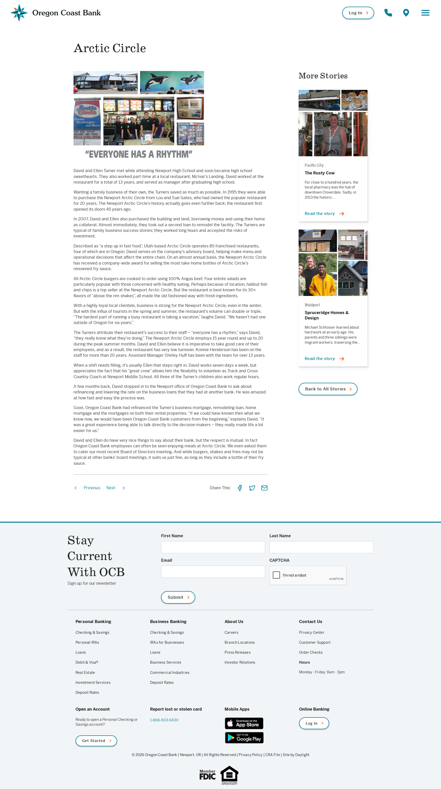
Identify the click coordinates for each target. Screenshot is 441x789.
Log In (355, 13)
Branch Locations (240, 642)
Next (111, 488)
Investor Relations (240, 662)
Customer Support (314, 642)
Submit (175, 597)
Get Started (93, 740)
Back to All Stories (325, 389)
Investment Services (93, 682)
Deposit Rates (87, 692)
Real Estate (85, 672)
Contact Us (310, 621)
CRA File (272, 754)
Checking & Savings (92, 632)
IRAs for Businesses (167, 642)
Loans (81, 652)
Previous (92, 488)
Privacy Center (312, 632)
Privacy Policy (251, 754)
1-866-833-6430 (164, 720)
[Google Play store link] (258, 738)
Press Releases (238, 652)
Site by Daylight (296, 754)
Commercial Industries (169, 672)
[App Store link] (258, 723)
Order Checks (311, 652)
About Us (234, 621)
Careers (231, 632)
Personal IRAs (87, 642)
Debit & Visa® (87, 662)
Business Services (165, 662)
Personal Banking (93, 621)
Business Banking (168, 621)
